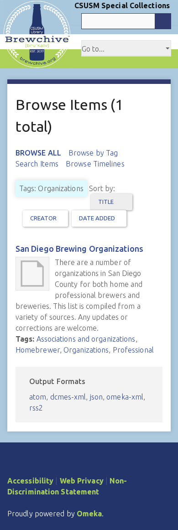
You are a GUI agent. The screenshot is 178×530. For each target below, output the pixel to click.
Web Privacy (82, 481)
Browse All (38, 153)
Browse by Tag (93, 153)
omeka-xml (124, 397)
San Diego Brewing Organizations (79, 248)
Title (106, 201)
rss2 (36, 408)
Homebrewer (38, 350)
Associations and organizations (86, 339)
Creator (43, 218)
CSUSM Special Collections (122, 5)
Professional (133, 350)
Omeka (89, 513)
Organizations (86, 350)
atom (37, 397)
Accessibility (30, 481)
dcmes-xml (68, 397)
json (96, 397)
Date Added (97, 218)
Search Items (37, 164)
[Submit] (163, 21)
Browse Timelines (95, 164)
